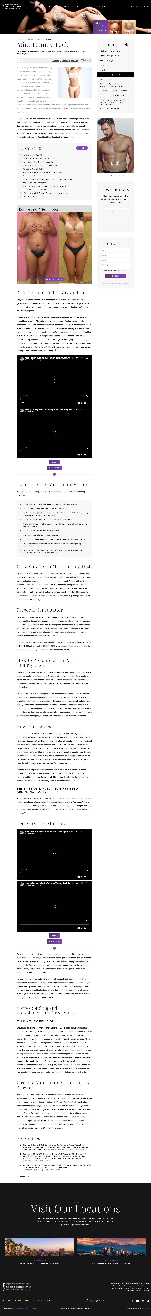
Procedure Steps (30, 176)
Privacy (121, 283)
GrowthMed (145, 1308)
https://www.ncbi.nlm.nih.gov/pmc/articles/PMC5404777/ (66, 1149)
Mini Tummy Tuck (110, 75)
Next (90, 247)
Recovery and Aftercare (33, 183)
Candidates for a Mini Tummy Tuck (39, 165)
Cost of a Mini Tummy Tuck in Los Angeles (44, 193)
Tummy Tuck (29, 39)
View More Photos (54, 279)
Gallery (18, 1301)
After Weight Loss (110, 61)
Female (104, 65)
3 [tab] (115, 175)
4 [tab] (119, 175)
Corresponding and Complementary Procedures (45, 186)
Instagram (54, 468)
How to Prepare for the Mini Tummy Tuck (42, 172)
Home (19, 39)
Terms (126, 283)
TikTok (54, 462)
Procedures (53, 6)
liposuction (67, 550)
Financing (77, 6)
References (27, 197)
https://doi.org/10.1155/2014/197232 (38, 1161)
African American (110, 51)
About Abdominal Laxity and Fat (38, 158)
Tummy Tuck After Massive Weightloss (111, 85)
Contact (101, 6)
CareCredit (72, 1102)
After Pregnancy (109, 56)
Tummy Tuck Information (114, 91)
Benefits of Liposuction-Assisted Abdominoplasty (47, 179)
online (83, 646)
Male (102, 70)
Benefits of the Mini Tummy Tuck (38, 162)
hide (82, 148)
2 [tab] (111, 175)
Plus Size (105, 79)
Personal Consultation (32, 169)
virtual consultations (59, 1121)
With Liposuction (110, 109)
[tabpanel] (115, 145)
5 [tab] (123, 175)
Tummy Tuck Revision (34, 189)
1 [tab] (107, 175)
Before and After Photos (33, 155)
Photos (66, 6)
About (39, 1301)
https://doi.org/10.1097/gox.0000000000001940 (42, 1170)
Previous (19, 247)
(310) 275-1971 (143, 6)
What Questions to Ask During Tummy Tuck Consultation (113, 102)
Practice (89, 6)
